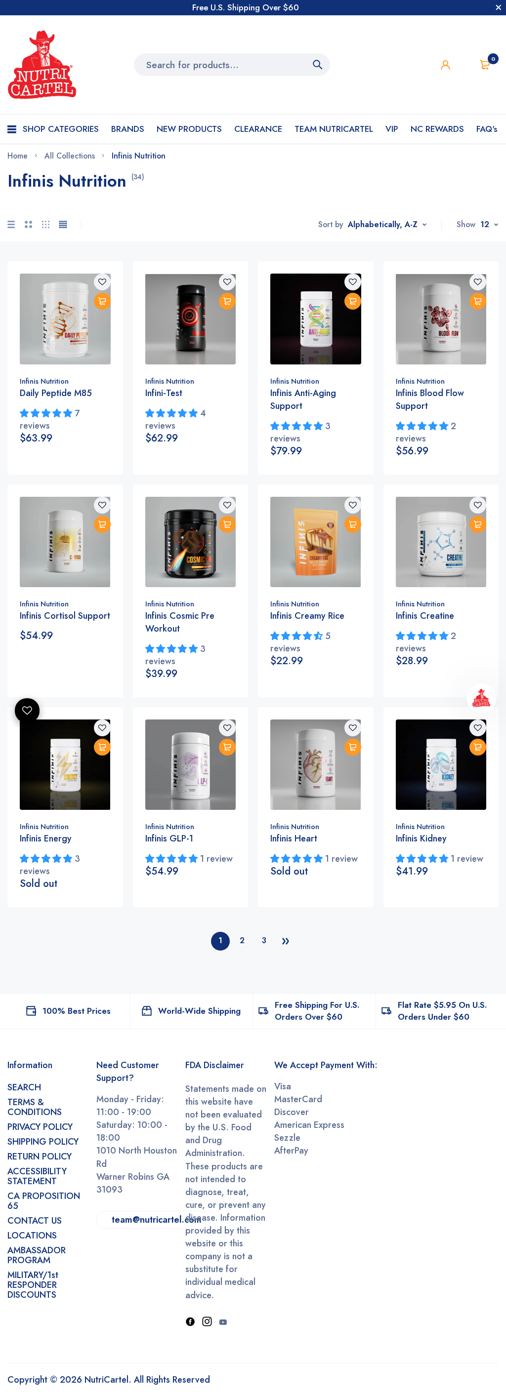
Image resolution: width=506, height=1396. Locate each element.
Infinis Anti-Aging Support (303, 399)
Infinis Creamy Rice (307, 615)
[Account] (445, 65)
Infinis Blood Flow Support (430, 399)
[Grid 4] (63, 224)
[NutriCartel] (42, 64)
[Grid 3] (45, 224)
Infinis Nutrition (44, 381)
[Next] (285, 941)
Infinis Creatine (425, 615)
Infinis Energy (46, 838)
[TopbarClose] (498, 7)
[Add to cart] (102, 301)
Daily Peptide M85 (56, 393)
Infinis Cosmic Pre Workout (179, 622)
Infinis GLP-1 (169, 838)
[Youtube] (223, 1322)
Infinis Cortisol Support (65, 615)
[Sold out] (102, 747)
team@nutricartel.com (157, 1219)
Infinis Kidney (421, 838)
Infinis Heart (293, 838)
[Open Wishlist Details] (27, 710)
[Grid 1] (11, 224)
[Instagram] (207, 1322)
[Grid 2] (28, 224)
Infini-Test (163, 393)
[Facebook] (190, 1322)
